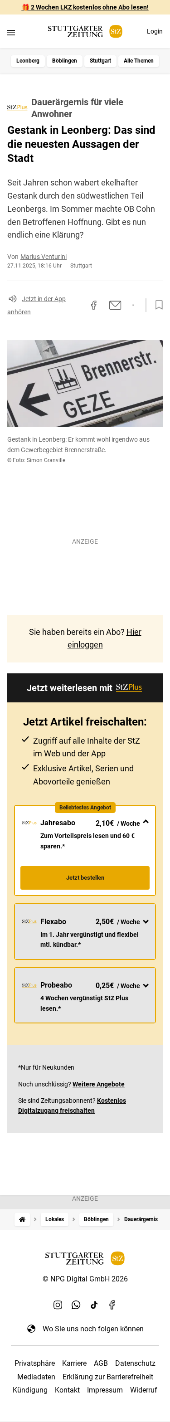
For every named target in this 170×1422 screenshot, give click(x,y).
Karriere (74, 1363)
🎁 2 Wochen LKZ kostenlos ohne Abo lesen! (85, 7)
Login (155, 31)
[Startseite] (22, 1219)
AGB (101, 1363)
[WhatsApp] (76, 1305)
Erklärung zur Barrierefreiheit (108, 1377)
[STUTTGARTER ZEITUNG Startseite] (85, 31)
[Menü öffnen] (11, 32)
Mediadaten (36, 1377)
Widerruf (143, 1390)
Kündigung (30, 1390)
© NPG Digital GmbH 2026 (85, 1279)
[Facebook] (112, 1305)
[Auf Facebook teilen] (94, 305)
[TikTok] (94, 1305)
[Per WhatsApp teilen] (133, 305)
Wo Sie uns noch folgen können (93, 1329)
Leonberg (27, 61)
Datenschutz (135, 1363)
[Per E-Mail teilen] (115, 305)
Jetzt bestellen (85, 877)
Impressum (105, 1390)
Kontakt (67, 1390)
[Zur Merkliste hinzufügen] (156, 305)
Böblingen (64, 61)
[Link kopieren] (77, 305)
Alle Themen (139, 61)
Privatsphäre (35, 1363)
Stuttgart (100, 61)
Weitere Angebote (99, 1084)
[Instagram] (58, 1305)
